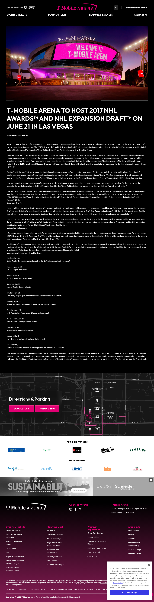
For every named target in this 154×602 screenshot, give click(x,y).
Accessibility (64, 597)
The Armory (52, 560)
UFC (8, 552)
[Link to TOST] (140, 468)
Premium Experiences (100, 14)
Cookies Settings (129, 593)
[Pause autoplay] (148, 443)
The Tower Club (93, 552)
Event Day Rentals (95, 533)
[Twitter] (80, 509)
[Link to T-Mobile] (138, 450)
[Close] (149, 565)
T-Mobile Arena (77, 7)
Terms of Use (41, 597)
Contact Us (92, 556)
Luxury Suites (93, 537)
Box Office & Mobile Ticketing (14, 535)
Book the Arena (134, 530)
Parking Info (47, 408)
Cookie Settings (134, 549)
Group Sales (11, 548)
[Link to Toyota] (47, 450)
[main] (77, 193)
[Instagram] (70, 509)
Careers (131, 538)
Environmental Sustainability (134, 544)
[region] (129, 580)
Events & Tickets (17, 14)
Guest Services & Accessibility (54, 551)
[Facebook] (75, 509)
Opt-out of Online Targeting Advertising (56, 589)
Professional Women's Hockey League (15, 562)
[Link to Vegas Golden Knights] (25, 7)
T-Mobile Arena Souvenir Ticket (12, 569)
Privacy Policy (24, 581)
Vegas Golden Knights (15, 556)
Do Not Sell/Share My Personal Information (22, 589)
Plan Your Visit (57, 14)
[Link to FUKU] (79, 469)
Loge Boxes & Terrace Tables (96, 542)
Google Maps (21, 408)
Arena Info (140, 14)
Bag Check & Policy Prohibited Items (54, 544)
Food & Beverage (54, 538)
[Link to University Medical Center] (49, 469)
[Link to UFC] (32, 7)
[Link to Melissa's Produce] (110, 469)
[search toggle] (116, 7)
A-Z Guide (51, 530)
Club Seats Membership (97, 548)
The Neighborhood (54, 556)
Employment (75, 597)
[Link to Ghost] (77, 450)
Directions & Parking (55, 534)
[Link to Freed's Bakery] (19, 469)
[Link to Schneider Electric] (17, 450)
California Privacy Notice (56, 581)
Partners (131, 534)
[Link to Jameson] (108, 450)
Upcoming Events (13, 530)
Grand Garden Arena (136, 7)
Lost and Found (134, 553)
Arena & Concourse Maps (14, 542)
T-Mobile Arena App (55, 564)
